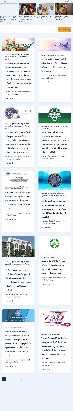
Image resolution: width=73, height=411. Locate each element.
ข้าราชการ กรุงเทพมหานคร (18, 326)
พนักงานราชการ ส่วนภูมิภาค (18, 56)
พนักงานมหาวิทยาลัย (47, 255)
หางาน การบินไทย (51, 55)
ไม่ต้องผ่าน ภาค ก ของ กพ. (17, 188)
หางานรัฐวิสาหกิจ (20, 187)
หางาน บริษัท (60, 55)
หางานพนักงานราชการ (53, 195)
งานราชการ (8, 54)
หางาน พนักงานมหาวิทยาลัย (60, 255)
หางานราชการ (18, 58)
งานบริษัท (44, 55)
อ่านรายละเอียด (10, 98)
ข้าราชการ (8, 326)
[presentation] (18, 44)
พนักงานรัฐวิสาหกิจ (10, 187)
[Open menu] (4, 29)
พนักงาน (50, 126)
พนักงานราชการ (16, 54)
